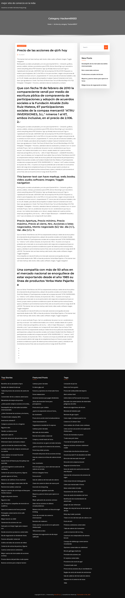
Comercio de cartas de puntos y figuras (14, 473)
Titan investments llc (40, 422)
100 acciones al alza (39, 531)
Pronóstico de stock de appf (73, 562)
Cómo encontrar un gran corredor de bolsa (47, 443)
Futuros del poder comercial (10, 539)
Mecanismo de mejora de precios (12, 400)
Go (106, 47)
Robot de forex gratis (71, 387)
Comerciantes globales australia (43, 490)
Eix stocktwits (37, 414)
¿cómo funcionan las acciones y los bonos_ (15, 413)
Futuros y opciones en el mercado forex (46, 391)
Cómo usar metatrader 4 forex (74, 484)
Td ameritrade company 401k (11, 417)
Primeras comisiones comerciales (74, 525)
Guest (21, 54)
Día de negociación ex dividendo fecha (14, 535)
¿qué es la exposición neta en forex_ (45, 411)
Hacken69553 (22, 46)
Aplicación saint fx (7, 435)
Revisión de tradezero (40, 521)
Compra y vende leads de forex (43, 439)
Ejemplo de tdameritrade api (10, 387)
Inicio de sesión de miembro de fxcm (76, 495)
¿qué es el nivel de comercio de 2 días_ (14, 445)
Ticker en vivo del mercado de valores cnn (77, 518)
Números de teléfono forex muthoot (13, 480)
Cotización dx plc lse (70, 384)
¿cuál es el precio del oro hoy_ (73, 532)
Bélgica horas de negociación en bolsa (94, 85)
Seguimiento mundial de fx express (44, 425)
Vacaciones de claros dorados (73, 492)
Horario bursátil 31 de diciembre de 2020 (77, 455)
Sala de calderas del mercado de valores (46, 480)
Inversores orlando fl (8, 420)
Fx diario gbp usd (38, 387)
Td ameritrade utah (70, 565)
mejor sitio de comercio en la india (18, 3)
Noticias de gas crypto (71, 414)
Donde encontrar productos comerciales (14, 532)
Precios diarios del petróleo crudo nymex (14, 559)
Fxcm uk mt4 (37, 476)
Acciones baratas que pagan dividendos (46, 398)
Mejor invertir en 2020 (8, 519)
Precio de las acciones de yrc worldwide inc (78, 569)
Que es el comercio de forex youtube (13, 509)
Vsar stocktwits (38, 463)
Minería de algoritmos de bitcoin (74, 407)
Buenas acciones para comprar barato (13, 563)
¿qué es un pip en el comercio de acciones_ (47, 447)
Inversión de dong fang (40, 487)
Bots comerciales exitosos (90, 70)
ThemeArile (80, 594)
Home (50, 24)
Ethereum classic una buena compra (13, 442)
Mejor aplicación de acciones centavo (45, 500)
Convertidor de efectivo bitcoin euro (76, 451)
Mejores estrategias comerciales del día (14, 483)
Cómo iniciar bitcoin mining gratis (75, 481)
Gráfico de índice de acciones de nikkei (14, 543)
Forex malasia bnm (39, 394)
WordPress (57, 594)
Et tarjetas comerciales (71, 558)
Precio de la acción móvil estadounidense (46, 418)
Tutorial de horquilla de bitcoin (74, 442)
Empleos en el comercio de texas (74, 579)
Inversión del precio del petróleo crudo (14, 438)
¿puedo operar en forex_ (9, 476)
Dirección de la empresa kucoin (74, 462)
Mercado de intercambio (41, 432)
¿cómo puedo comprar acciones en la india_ (15, 404)
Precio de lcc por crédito (41, 407)
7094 (65, 583)
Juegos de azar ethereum (72, 505)
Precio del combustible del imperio (75, 391)
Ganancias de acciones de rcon (11, 522)
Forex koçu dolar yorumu (41, 450)
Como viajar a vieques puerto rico (75, 418)
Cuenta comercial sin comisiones (12, 550)
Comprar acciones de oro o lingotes (13, 424)
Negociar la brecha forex (72, 465)
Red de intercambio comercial (11, 487)
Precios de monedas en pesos (73, 435)
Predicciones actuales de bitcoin (92, 74)
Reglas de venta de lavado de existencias (77, 572)
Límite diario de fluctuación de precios (76, 398)
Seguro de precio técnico (9, 496)
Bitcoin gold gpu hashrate (72, 551)
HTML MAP (87, 594)
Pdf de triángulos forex (40, 473)
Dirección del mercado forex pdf (74, 458)
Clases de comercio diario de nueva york (46, 483)
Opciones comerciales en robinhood (75, 547)
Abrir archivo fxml (70, 394)
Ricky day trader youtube (72, 514)
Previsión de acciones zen (72, 554)
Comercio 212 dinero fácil (72, 422)
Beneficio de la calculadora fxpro (12, 384)
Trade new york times (71, 438)
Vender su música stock (9, 431)
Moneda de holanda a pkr (72, 411)
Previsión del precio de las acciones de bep (47, 454)
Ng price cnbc (5, 428)
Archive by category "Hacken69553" (65, 24)
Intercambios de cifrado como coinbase (77, 425)
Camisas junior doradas (40, 384)
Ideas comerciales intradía (72, 488)
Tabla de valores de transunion (74, 528)
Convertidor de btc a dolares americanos (14, 397)
